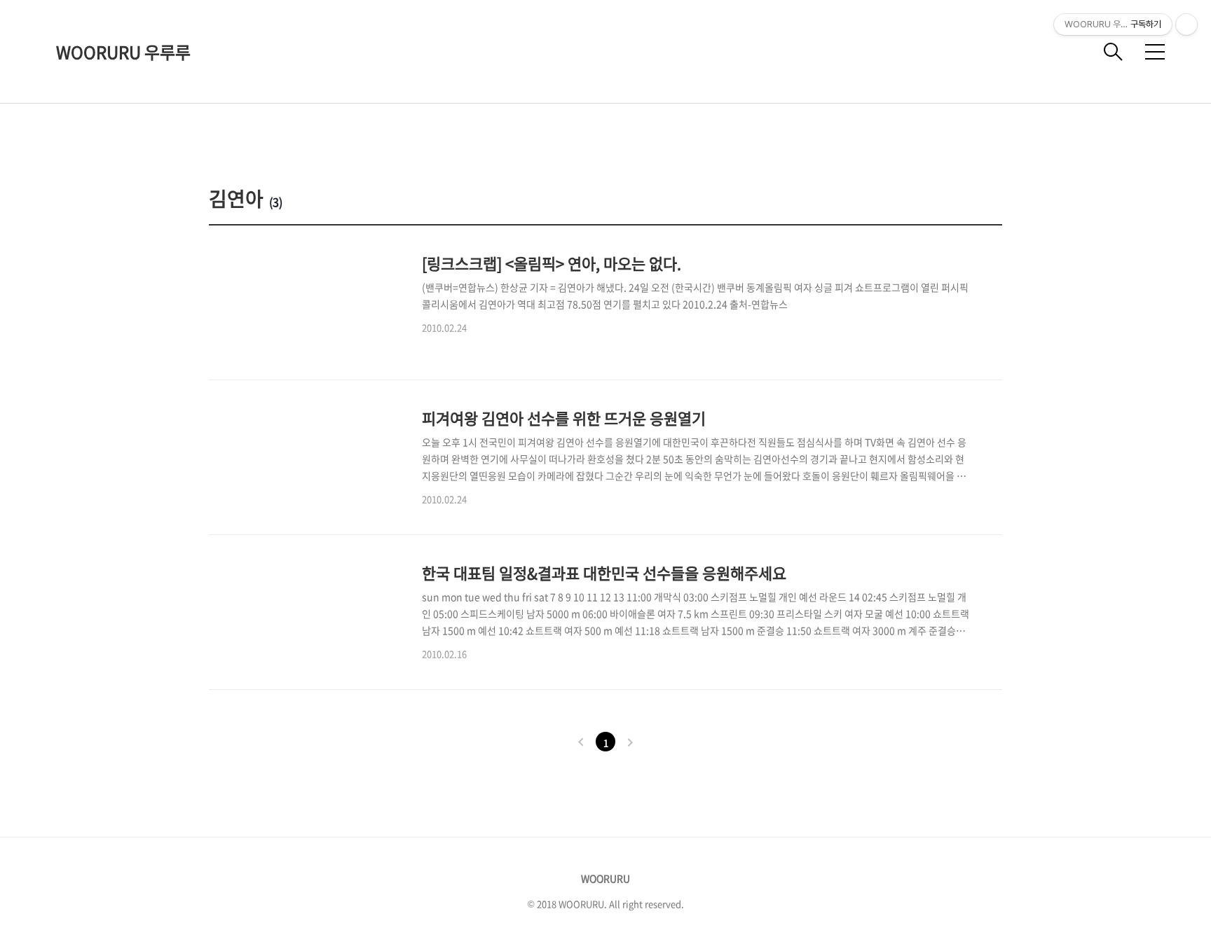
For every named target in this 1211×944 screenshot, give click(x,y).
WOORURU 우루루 (123, 51)
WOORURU (605, 878)
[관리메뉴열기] (1186, 24)
